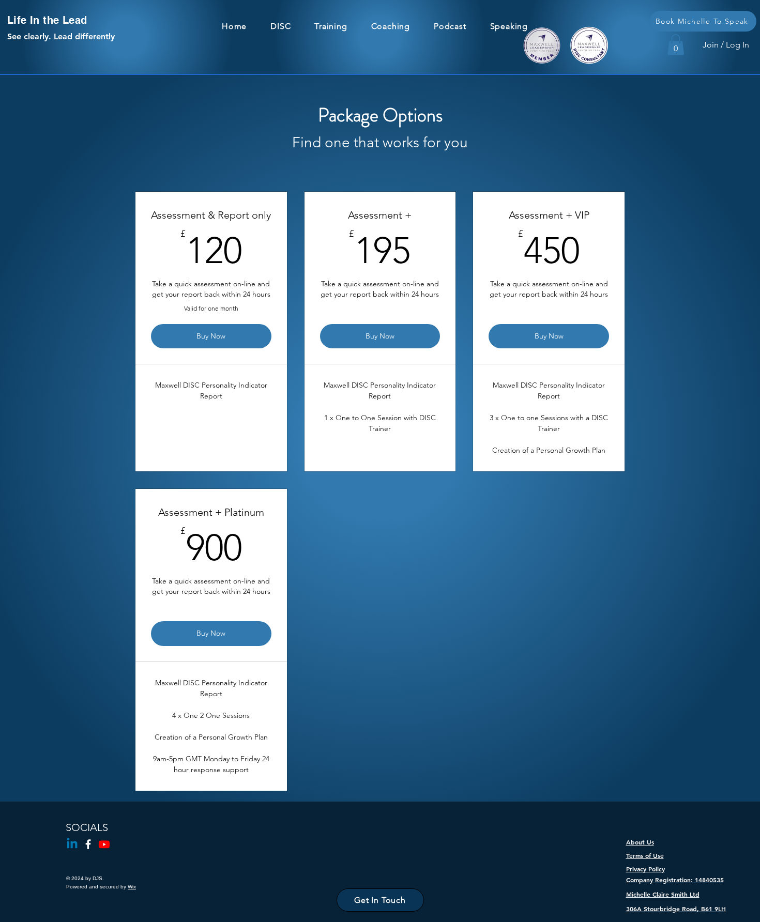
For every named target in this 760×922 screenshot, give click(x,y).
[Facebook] (88, 844)
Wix (132, 886)
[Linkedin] (72, 844)
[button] (676, 44)
